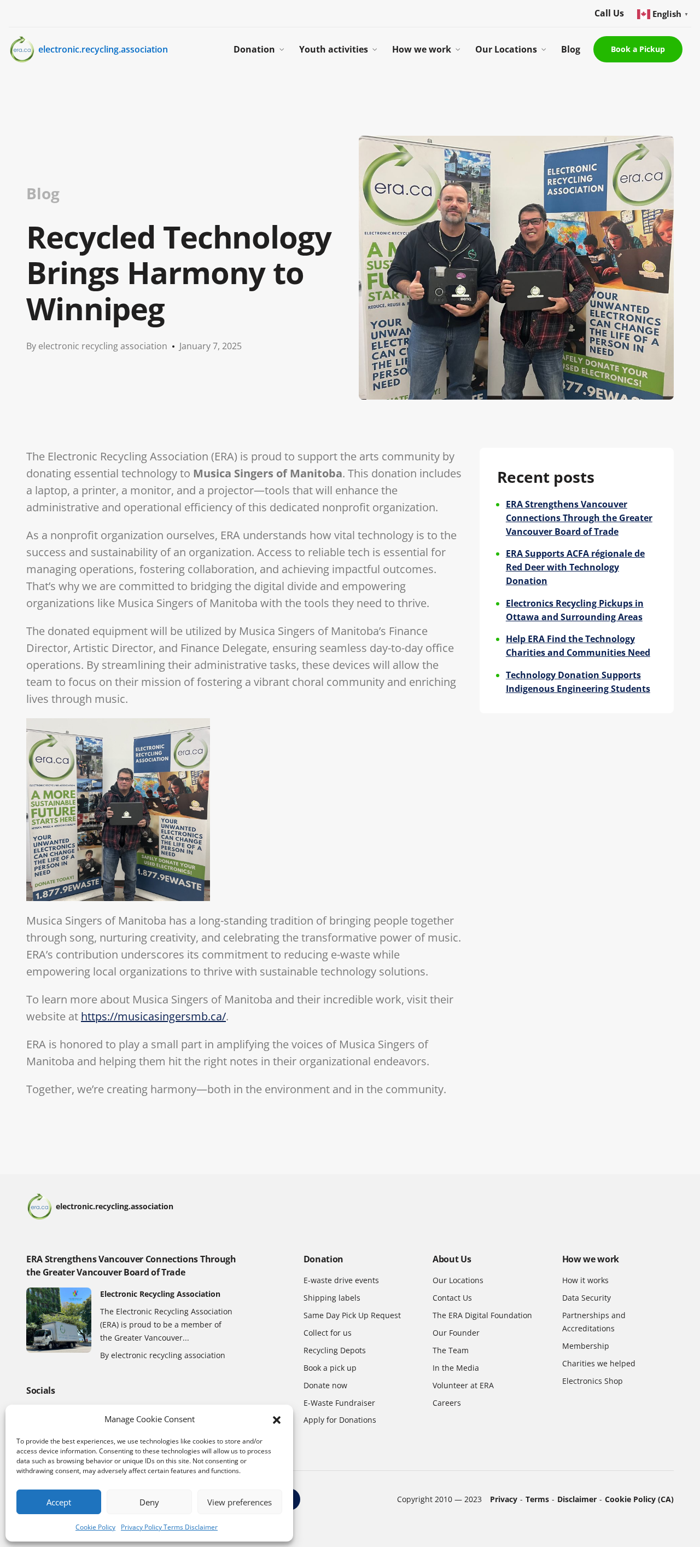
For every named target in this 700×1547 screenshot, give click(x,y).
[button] (276, 1419)
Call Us (609, 13)
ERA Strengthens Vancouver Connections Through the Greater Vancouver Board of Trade (579, 518)
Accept (58, 1502)
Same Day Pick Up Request (352, 1315)
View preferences (239, 1502)
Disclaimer (577, 1499)
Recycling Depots (335, 1350)
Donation (254, 49)
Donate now (325, 1385)
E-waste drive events (341, 1280)
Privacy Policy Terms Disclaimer (169, 1527)
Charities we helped (598, 1363)
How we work (421, 49)
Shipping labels (332, 1297)
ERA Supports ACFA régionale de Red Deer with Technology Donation (575, 567)
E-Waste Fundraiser (339, 1403)
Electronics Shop (592, 1381)
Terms (537, 1499)
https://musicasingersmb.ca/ (153, 1016)
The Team (451, 1350)
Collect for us (328, 1332)
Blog (570, 49)
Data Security (586, 1297)
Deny (149, 1502)
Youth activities (333, 49)
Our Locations (506, 49)
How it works (585, 1280)
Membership (585, 1346)
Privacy (503, 1499)
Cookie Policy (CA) (639, 1499)
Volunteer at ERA (463, 1385)
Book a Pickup (638, 49)
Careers (447, 1403)
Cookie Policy (95, 1527)
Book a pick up (330, 1368)
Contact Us (452, 1297)
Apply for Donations (340, 1420)
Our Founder (456, 1332)
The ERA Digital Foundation (482, 1315)
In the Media (456, 1368)
